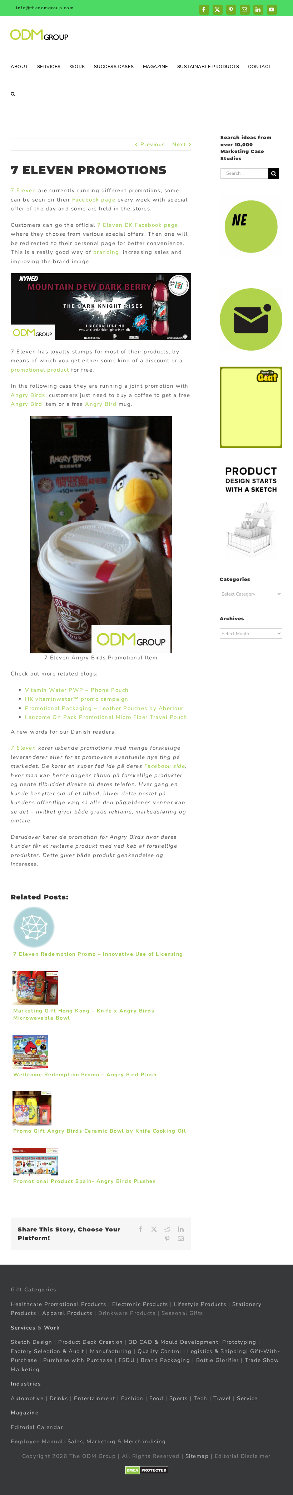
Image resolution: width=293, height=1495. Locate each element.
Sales (75, 1441)
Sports (178, 1398)
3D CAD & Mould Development (173, 1342)
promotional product (40, 369)
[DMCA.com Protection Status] (146, 1470)
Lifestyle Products (200, 1304)
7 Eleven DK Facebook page (137, 225)
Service (248, 1398)
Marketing (101, 1441)
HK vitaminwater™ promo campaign (77, 699)
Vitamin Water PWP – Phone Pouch (77, 690)
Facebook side (164, 766)
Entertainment (94, 1398)
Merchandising (145, 1441)
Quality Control (160, 1351)
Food (156, 1398)
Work (52, 1327)
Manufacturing (111, 1351)
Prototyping (239, 1342)
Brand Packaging (165, 1360)
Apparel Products (67, 1313)
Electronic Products (140, 1304)
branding (106, 252)
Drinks (59, 1398)
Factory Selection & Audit (47, 1351)
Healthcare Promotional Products (58, 1304)
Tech (200, 1398)
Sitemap (197, 1456)
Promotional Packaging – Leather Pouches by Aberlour (104, 708)
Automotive (27, 1398)
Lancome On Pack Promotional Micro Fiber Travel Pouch (106, 717)
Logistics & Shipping (216, 1351)
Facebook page (94, 199)
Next (179, 144)
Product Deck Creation (90, 1342)
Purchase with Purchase (78, 1360)
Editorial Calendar (37, 1427)
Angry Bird (26, 404)
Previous (152, 144)
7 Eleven (23, 190)
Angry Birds (28, 395)
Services (23, 1327)
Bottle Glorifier (216, 1360)
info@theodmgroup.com (45, 8)
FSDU (127, 1360)
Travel (222, 1398)
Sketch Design (32, 1342)
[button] (13, 93)
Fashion (132, 1398)
